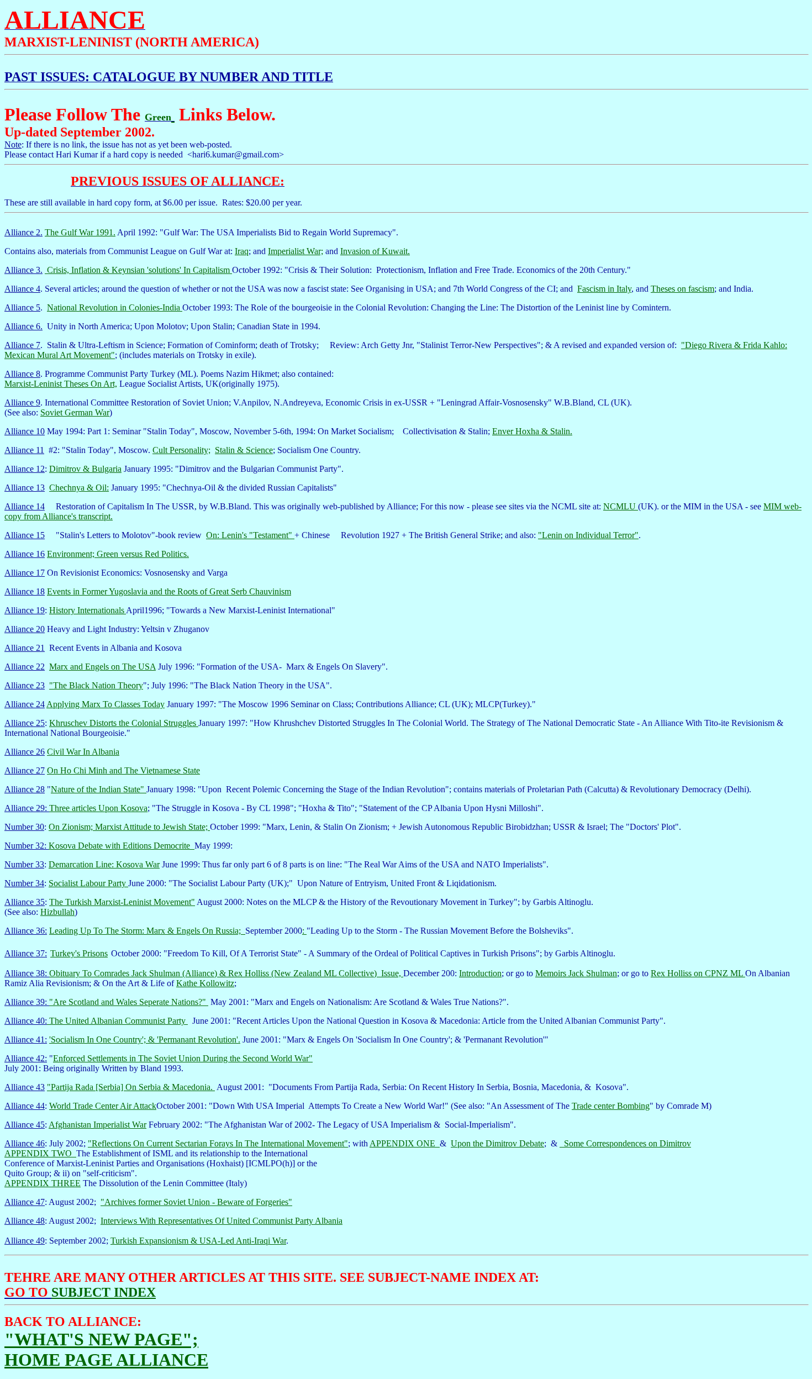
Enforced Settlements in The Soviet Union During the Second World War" (183, 1058)
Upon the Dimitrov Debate (497, 1143)
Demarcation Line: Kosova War (104, 864)
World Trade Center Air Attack (102, 1105)
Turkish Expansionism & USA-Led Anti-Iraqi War (198, 1240)
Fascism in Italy (604, 288)
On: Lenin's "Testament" (250, 535)
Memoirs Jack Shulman (576, 973)
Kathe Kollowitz (205, 983)
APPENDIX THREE (42, 1183)
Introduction (480, 973)
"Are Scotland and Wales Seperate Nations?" (128, 1002)
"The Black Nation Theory (96, 685)
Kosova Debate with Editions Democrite (121, 845)
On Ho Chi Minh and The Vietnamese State (123, 770)
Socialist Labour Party (88, 883)
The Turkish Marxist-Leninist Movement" (122, 902)
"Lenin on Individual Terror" (588, 535)
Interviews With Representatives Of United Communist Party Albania (221, 1220)
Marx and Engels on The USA (102, 666)
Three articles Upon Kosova (98, 808)
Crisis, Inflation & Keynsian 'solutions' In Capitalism (138, 270)
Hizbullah (57, 912)
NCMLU (620, 506)
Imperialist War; (295, 251)
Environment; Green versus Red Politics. (118, 554)
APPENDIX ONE (405, 1143)
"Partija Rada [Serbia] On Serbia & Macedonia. (131, 1087)
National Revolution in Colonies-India (114, 307)
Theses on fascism (682, 288)
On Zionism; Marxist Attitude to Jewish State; (129, 826)
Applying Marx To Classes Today (105, 704)
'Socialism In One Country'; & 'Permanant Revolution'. (144, 1039)
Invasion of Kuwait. (375, 251)
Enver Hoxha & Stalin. (532, 431)
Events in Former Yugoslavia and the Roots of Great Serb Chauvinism (169, 591)
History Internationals (87, 610)
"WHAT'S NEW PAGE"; (101, 1339)
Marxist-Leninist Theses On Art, (60, 383)
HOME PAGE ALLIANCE (106, 1360)
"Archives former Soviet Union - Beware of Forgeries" (196, 1202)
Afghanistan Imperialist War (97, 1124)
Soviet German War (74, 412)
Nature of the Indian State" (98, 789)
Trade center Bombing (611, 1105)
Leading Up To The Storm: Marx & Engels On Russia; (146, 930)
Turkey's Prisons (79, 953)
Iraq (242, 251)
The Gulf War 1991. (80, 232)
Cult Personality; (181, 450)
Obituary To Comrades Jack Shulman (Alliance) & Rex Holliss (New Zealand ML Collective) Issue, (226, 973)
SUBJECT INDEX (103, 1292)
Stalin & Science (244, 450)
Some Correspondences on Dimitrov (627, 1143)
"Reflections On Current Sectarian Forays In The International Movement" (218, 1143)
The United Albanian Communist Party (117, 1020)
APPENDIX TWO (40, 1153)
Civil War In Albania (83, 751)
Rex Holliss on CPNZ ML (698, 973)
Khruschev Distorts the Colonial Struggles (123, 723)
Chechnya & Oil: (79, 487)
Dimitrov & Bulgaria (85, 468)
